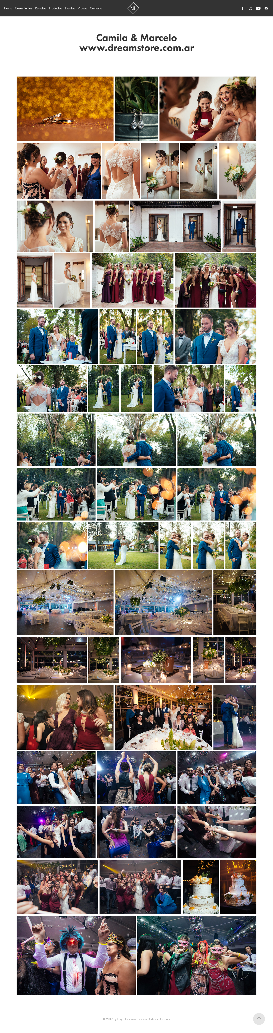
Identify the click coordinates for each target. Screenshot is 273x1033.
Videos (82, 8)
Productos (55, 8)
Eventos (70, 8)
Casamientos (23, 8)
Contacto (96, 8)
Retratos (40, 8)
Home (8, 8)
